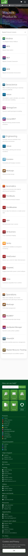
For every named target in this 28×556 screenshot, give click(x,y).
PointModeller (7, 437)
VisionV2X (7, 433)
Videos (4, 484)
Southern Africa (8, 477)
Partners (6, 525)
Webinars (6, 486)
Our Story (5, 536)
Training (4, 467)
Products (5, 416)
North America (8, 474)
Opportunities (6, 512)
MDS (5, 446)
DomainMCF (7, 435)
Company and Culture (9, 521)
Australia (6, 472)
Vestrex (6, 444)
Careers (6, 514)
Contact (5, 5)
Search (23, 387)
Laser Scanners (8, 420)
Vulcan (6, 418)
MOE (5, 450)
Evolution (6, 426)
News (4, 493)
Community (7, 531)
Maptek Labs (7, 509)
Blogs (5, 498)
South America (10, 481)
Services (5, 462)
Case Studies (7, 507)
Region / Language (15, 5)
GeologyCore (7, 429)
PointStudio (7, 422)
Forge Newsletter (8, 505)
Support (6, 455)
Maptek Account (8, 459)
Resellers (6, 527)
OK (14, 551)
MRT (5, 439)
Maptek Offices (8, 523)
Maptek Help (7, 457)
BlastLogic (6, 424)
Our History (7, 538)
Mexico (8, 479)
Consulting (7, 464)
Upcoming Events (8, 499)
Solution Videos (8, 488)
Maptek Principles (8, 529)
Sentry (6, 427)
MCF (5, 448)
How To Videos (8, 490)
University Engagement (10, 518)
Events (11, 493)
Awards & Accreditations (10, 533)
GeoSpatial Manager (9, 431)
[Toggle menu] (25, 1)
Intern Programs (8, 516)
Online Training (8, 470)
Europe (6, 475)
